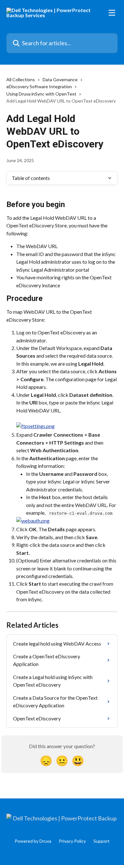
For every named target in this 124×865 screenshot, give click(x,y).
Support (101, 841)
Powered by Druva (33, 841)
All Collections (20, 79)
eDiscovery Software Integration (39, 86)
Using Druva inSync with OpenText (41, 94)
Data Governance (60, 79)
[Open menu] (112, 13)
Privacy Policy (72, 841)
